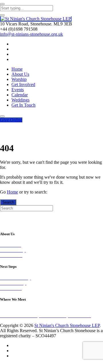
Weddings (20, 99)
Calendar (19, 94)
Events (17, 89)
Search (8, 202)
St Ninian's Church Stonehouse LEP (67, 325)
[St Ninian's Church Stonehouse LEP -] (36, 19)
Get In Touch (23, 105)
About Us (20, 74)
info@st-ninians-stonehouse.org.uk (31, 34)
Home (17, 69)
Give (11, 119)
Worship (19, 79)
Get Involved (23, 84)
